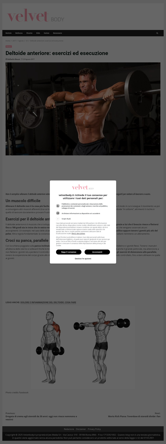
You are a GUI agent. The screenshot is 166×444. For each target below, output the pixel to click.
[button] (83, 219)
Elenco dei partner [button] (78, 233)
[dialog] (83, 222)
